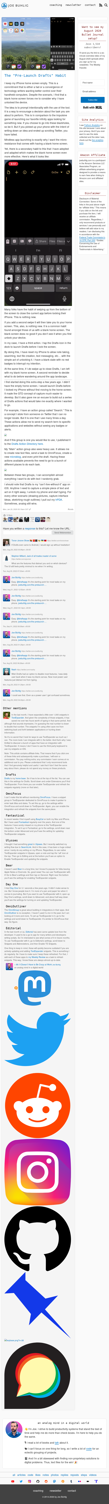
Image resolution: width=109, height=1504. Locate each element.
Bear (20, 869)
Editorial (29, 931)
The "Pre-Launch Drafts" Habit (35, 75)
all (14, 1475)
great (30, 844)
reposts (74, 1475)
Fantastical (24, 822)
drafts (71, 509)
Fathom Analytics (92, 125)
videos (93, 1475)
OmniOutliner (10, 912)
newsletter (73, 4)
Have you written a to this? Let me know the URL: (36, 528)
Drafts (7, 778)
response (30, 528)
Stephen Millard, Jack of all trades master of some (33, 555)
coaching (56, 4)
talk (57, 1442)
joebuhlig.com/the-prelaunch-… (32, 584)
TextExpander (17, 717)
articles (21, 1475)
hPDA (58, 499)
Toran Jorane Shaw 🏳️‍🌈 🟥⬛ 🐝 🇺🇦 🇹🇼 (28, 540)
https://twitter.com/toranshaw (58, 540)
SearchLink (26, 847)
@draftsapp (22, 581)
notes (46, 1475)
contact (90, 4)
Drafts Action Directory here (27, 443)
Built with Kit (92, 107)
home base (21, 778)
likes (37, 1475)
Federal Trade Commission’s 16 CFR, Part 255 (92, 239)
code (89, 1448)
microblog (15, 456)
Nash (13, 669)
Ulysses (38, 844)
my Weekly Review (36, 957)
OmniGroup (14, 909)
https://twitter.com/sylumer (21, 559)
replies (64, 1475)
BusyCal (39, 819)
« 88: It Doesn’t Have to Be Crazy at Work (33, 964)
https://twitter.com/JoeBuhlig (32, 577)
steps (84, 1475)
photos (55, 1475)
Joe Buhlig (16, 577)
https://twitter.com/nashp (26, 669)
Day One (14, 888)
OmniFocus (45, 797)
